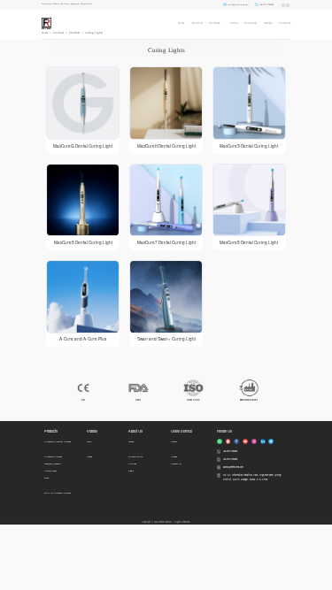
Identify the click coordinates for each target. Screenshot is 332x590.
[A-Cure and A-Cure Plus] (83, 297)
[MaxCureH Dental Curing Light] (166, 103)
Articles (268, 23)
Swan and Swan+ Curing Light (166, 338)
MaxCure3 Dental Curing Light (249, 146)
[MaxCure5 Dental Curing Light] (83, 200)
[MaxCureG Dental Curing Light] (83, 103)
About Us (197, 23)
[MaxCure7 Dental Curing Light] (166, 200)
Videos (234, 23)
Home (181, 23)
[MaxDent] (46, 23)
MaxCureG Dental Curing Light (82, 146)
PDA (138, 400)
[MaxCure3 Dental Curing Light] (249, 103)
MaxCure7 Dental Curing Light (166, 242)
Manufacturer (249, 400)
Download (250, 23)
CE (83, 400)
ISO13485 (193, 400)
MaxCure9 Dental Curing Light (249, 242)
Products (214, 23)
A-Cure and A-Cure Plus (82, 338)
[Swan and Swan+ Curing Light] (166, 297)
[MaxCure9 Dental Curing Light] (249, 200)
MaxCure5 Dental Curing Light (83, 242)
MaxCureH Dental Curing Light (166, 146)
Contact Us (284, 23)
